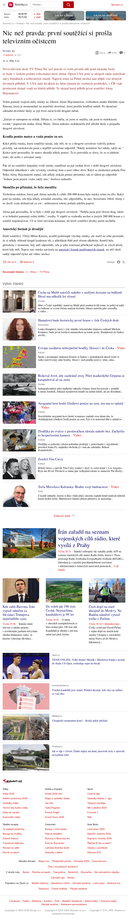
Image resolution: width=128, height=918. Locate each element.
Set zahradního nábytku (107, 872)
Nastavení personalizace (74, 904)
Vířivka (70, 877)
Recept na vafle (11, 847)
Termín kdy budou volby (15, 807)
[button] (19, 301)
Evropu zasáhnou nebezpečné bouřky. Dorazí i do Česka (76, 348)
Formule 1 (92, 812)
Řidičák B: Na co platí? (99, 843)
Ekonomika (43, 325)
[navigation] (4, 4)
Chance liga (93, 793)
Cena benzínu (99, 861)
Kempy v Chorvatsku (56, 829)
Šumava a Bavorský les (57, 838)
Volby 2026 (8, 793)
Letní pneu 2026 (96, 829)
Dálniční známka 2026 (99, 833)
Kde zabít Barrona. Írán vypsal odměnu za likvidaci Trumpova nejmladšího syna (19, 612)
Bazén (26, 872)
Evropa (41, 301)
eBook (102, 52)
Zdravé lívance (10, 838)
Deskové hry (113, 883)
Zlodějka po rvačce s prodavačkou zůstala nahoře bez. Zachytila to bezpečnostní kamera (81, 433)
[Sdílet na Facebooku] (118, 262)
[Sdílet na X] (123, 262)
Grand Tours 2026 (54, 817)
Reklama (36, 901)
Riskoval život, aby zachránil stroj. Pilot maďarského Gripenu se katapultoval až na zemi (81, 377)
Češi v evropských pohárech (63, 866)
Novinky (7, 50)
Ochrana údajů (108, 901)
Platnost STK (94, 852)
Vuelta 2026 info (53, 793)
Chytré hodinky (59, 888)
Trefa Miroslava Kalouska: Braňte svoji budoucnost (73, 486)
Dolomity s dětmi (53, 852)
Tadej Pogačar (52, 807)
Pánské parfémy (78, 888)
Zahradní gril (57, 877)
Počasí (41, 352)
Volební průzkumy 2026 (15, 798)
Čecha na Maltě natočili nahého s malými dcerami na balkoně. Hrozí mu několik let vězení (80, 294)
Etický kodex (91, 901)
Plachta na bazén (41, 872)
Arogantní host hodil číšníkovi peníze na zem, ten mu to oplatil (80, 403)
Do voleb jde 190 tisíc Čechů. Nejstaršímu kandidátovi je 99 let (61, 610)
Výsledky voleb (10, 803)
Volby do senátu (11, 812)
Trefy (40, 491)
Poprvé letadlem (53, 833)
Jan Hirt (49, 803)
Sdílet (114, 52)
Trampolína (59, 872)
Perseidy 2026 (81, 861)
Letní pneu (98, 883)
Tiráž (57, 901)
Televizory (43, 888)
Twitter (25, 901)
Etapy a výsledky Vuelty (57, 798)
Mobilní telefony (40, 883)
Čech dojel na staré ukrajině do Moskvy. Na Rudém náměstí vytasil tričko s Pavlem (105, 612)
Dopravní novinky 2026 (99, 838)
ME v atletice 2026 (97, 807)
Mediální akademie (72, 901)
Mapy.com (43, 861)
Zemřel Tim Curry (50, 459)
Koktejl (41, 412)
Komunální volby (11, 817)
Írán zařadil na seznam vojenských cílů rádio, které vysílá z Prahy (89, 538)
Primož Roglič (52, 812)
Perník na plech (11, 852)
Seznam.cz (117, 4)
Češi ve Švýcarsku (54, 843)
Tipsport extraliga (96, 803)
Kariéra (48, 901)
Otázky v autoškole (97, 847)
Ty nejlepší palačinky (13, 829)
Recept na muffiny (12, 833)
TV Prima (44, 272)
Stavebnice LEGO (60, 883)
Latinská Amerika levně (57, 847)
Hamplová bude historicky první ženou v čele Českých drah (78, 320)
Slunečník (73, 872)
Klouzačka (86, 872)
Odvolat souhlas (49, 904)
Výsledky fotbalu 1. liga (99, 798)
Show (33, 272)
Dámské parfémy (81, 883)
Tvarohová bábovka (13, 843)
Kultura (41, 464)
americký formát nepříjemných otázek (81, 249)
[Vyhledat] (68, 4)
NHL (89, 817)
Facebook (14, 901)
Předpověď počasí (61, 861)
